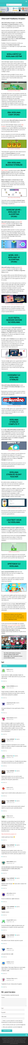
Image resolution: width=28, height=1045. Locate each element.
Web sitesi (3, 1016)
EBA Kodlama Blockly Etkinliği (14, 197)
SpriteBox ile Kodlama (14, 592)
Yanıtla (5, 681)
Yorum (3, 997)
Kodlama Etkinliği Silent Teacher (14, 507)
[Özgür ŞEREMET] (14, 12)
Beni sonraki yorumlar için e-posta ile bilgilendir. (14, 1024)
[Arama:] (14, 4)
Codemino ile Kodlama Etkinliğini (14, 405)
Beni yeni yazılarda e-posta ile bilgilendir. (12, 1027)
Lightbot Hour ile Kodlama (14, 551)
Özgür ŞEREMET (11, 739)
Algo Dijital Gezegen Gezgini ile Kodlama (14, 358)
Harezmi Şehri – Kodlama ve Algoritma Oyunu (14, 249)
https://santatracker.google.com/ (8, 834)
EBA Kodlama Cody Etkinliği (14, 148)
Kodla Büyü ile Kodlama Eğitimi (14, 90)
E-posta (3, 1012)
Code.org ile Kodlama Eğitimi (14, 625)
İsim (2, 1008)
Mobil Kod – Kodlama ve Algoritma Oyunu (14, 303)
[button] (26, 1)
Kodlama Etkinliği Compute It (14, 450)
